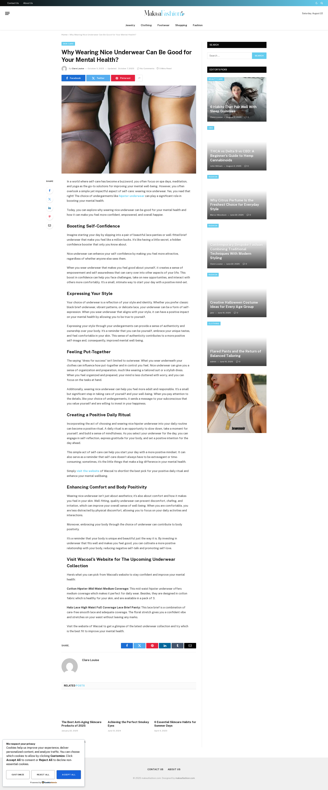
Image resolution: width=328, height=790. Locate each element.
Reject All (43, 774)
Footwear (163, 25)
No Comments (147, 68)
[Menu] (7, 13)
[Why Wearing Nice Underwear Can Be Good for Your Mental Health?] (129, 130)
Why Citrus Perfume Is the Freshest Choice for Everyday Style (234, 204)
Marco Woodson (218, 215)
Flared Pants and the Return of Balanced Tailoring (235, 353)
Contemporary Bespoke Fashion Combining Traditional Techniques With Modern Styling (236, 251)
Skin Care (68, 44)
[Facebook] (49, 190)
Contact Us (13, 3)
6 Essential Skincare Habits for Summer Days (175, 723)
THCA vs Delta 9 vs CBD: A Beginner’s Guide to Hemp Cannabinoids (232, 155)
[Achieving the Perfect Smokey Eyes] (129, 706)
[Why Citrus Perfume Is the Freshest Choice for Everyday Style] (236, 197)
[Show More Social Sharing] (139, 78)
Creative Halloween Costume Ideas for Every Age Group (234, 304)
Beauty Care (216, 79)
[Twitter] (49, 199)
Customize (18, 774)
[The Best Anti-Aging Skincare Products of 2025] (82, 706)
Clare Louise (78, 68)
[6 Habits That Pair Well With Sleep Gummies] (236, 99)
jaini (212, 313)
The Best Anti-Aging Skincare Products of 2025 (81, 723)
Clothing (146, 25)
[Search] (321, 3)
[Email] (49, 225)
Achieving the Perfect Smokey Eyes (128, 723)
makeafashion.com (185, 778)
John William (216, 166)
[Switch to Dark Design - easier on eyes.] (316, 3)
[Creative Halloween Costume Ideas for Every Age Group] (236, 295)
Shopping (181, 25)
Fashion (198, 25)
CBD (211, 128)
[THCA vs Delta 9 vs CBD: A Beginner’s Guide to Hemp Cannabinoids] (236, 148)
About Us (28, 3)
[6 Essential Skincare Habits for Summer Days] (175, 706)
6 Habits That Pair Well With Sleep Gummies (233, 109)
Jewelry (130, 25)
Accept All (69, 774)
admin (213, 361)
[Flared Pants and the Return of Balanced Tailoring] (236, 344)
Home (64, 34)
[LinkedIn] (49, 207)
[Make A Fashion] (164, 13)
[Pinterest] (49, 216)
